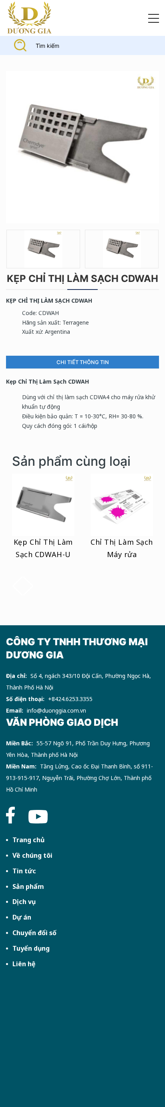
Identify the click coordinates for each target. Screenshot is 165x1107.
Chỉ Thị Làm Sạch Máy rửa (122, 548)
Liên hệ (24, 963)
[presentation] (17, 586)
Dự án (21, 917)
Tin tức (24, 871)
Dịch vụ (24, 901)
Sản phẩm (28, 886)
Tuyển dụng (31, 948)
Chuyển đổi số (34, 932)
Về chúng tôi (32, 855)
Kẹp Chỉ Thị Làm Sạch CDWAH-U (43, 548)
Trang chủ (28, 839)
